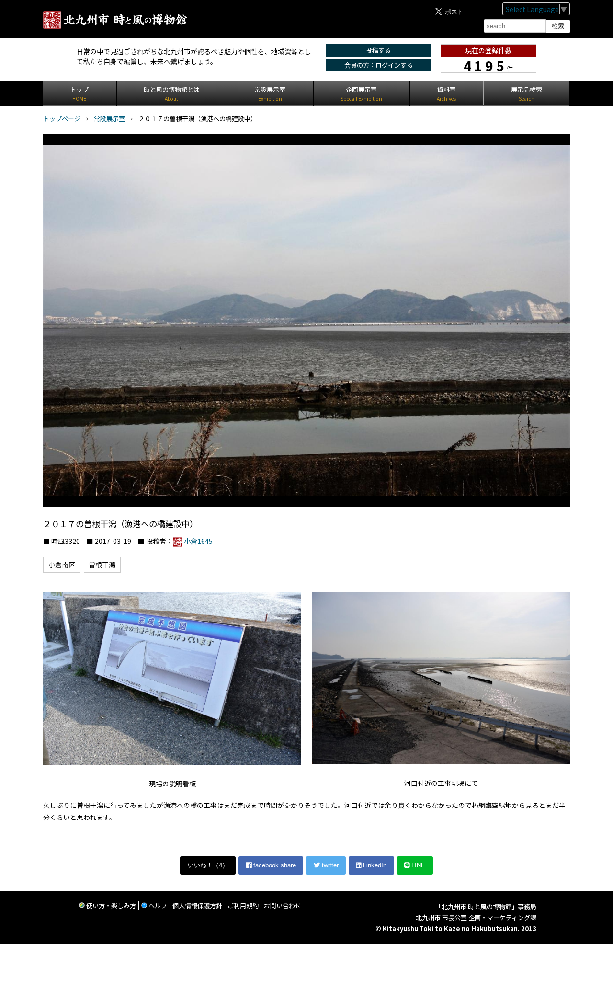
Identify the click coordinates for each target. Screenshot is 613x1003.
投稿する (378, 50)
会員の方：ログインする (378, 64)
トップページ (61, 118)
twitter (329, 865)
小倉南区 (61, 564)
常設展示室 (109, 118)
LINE (417, 865)
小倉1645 (198, 541)
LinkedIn (373, 865)
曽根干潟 (102, 564)
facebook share (273, 865)
